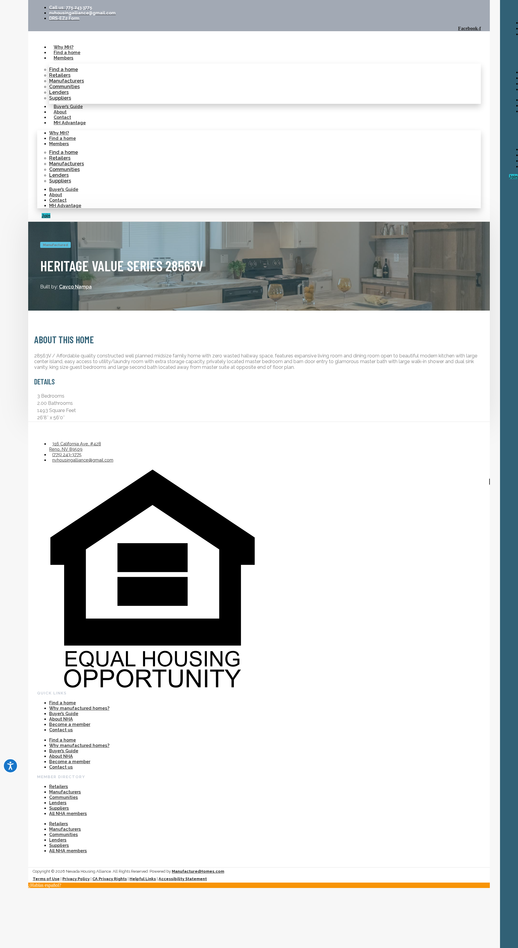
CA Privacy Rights (109, 879)
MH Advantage (70, 122)
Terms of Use (46, 879)
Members (63, 57)
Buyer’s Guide (68, 106)
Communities (64, 86)
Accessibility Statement (183, 879)
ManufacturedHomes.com (198, 871)
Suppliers (60, 98)
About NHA (61, 718)
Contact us (61, 729)
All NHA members (68, 813)
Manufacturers (66, 81)
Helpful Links (143, 879)
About (60, 111)
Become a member (69, 724)
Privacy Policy (76, 879)
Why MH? (63, 47)
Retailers (59, 75)
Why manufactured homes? (79, 708)
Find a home (67, 52)
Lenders (59, 92)
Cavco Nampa (75, 287)
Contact (62, 117)
